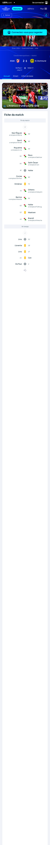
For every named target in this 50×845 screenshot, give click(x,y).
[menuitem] (18, 9)
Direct (15, 76)
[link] (17, 9)
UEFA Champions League (6, 8)
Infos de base (27, 76)
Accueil (7, 76)
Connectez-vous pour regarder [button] (27, 32)
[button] (43, 9)
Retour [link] (7, 15)
